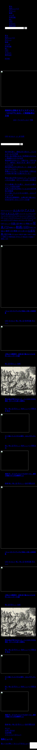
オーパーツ (23, 216)
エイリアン (13, 216)
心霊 (24, 231)
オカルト (8, 53)
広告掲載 (8, 733)
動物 (6, 42)
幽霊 (9, 231)
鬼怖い (4, 239)
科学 (30, 234)
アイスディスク (23, 120)
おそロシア (9, 210)
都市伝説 (8, 55)
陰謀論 (32, 236)
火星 (21, 234)
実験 (3, 231)
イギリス (12, 213)
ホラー (8, 220)
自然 (6, 236)
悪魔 (11, 234)
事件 (23, 223)
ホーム (7, 728)
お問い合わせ (10, 730)
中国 (15, 223)
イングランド (31, 213)
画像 (26, 234)
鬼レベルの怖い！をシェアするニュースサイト (18, 743)
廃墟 (17, 231)
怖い (6, 49)
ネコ (31, 218)
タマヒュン (18, 218)
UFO (6, 51)
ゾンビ (6, 218)
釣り (20, 236)
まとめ (18, 210)
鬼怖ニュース (7, 739)
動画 (22, 227)
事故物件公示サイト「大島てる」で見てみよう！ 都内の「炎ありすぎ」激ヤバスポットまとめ (20, 163)
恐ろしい (8, 40)
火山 (16, 234)
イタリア (22, 213)
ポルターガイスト (20, 220)
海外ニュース (10, 38)
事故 (29, 223)
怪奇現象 (8, 46)
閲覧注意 (26, 236)
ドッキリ (25, 218)
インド (4, 216)
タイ (11, 218)
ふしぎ (7, 44)
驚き (6, 35)
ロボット (7, 223)
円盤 (31, 120)
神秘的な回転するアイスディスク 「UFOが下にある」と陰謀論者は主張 (20, 113)
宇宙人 (33, 227)
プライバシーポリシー (13, 735)
